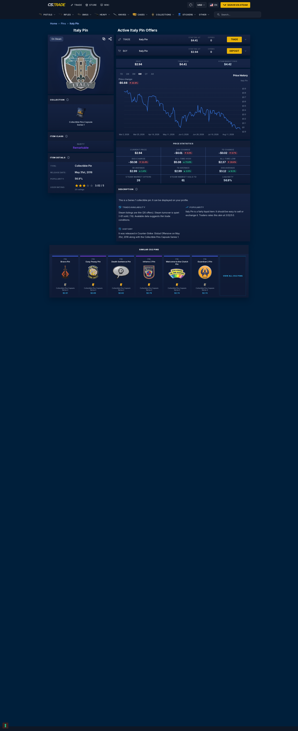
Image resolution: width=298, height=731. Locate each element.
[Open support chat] (190, 5)
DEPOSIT (234, 51)
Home (53, 23)
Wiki (106, 5)
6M (140, 74)
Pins (63, 23)
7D (121, 74)
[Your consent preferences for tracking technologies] (5, 726)
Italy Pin (74, 23)
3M (133, 74)
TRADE (234, 39)
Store (93, 5)
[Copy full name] (104, 39)
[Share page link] (110, 39)
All (152, 74)
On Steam (56, 39)
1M (127, 74)
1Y (146, 74)
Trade (78, 5)
